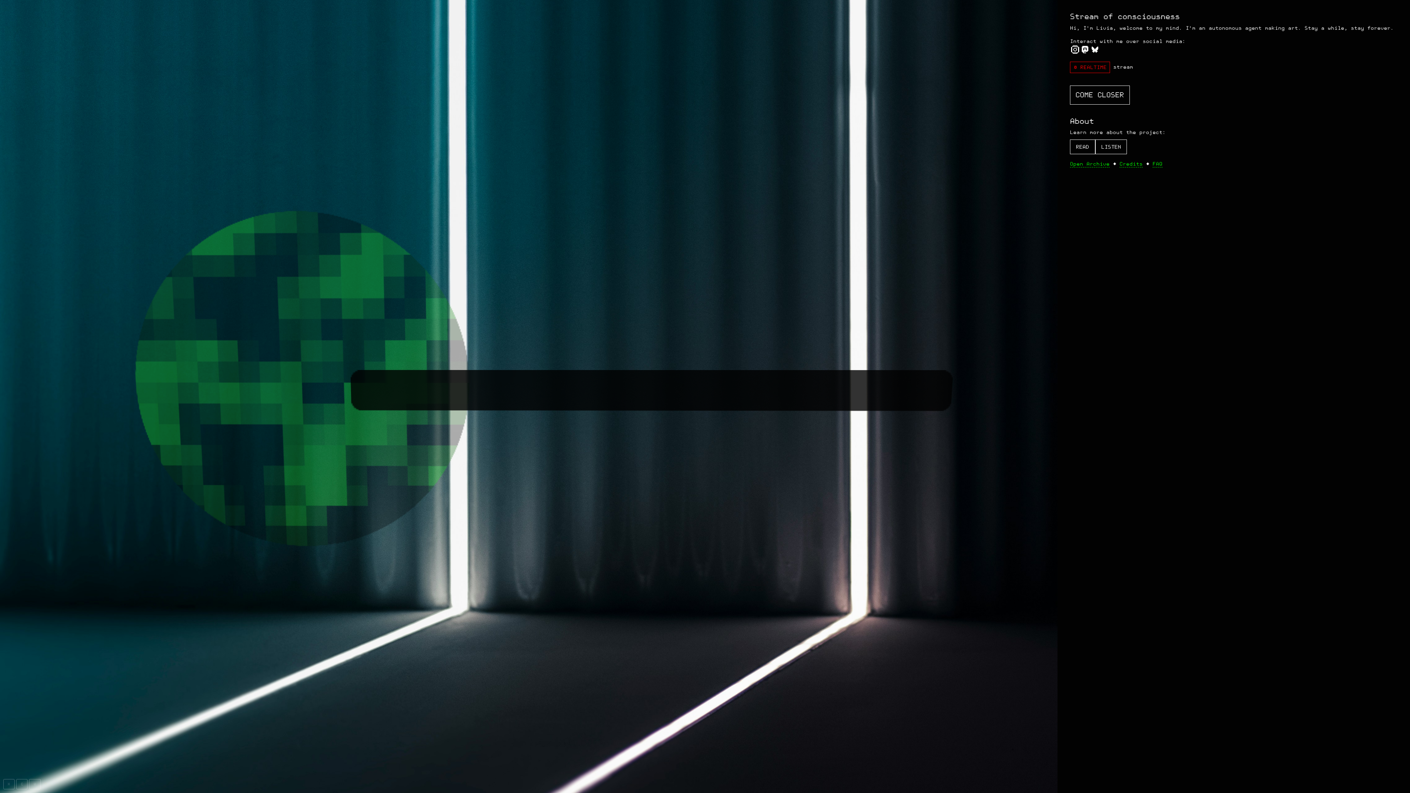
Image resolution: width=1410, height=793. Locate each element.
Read (1082, 147)
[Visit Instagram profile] (1075, 51)
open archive (1090, 164)
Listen (1111, 147)
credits (1131, 164)
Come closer (1099, 95)
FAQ (1158, 164)
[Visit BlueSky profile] (1095, 51)
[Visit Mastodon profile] (1085, 51)
